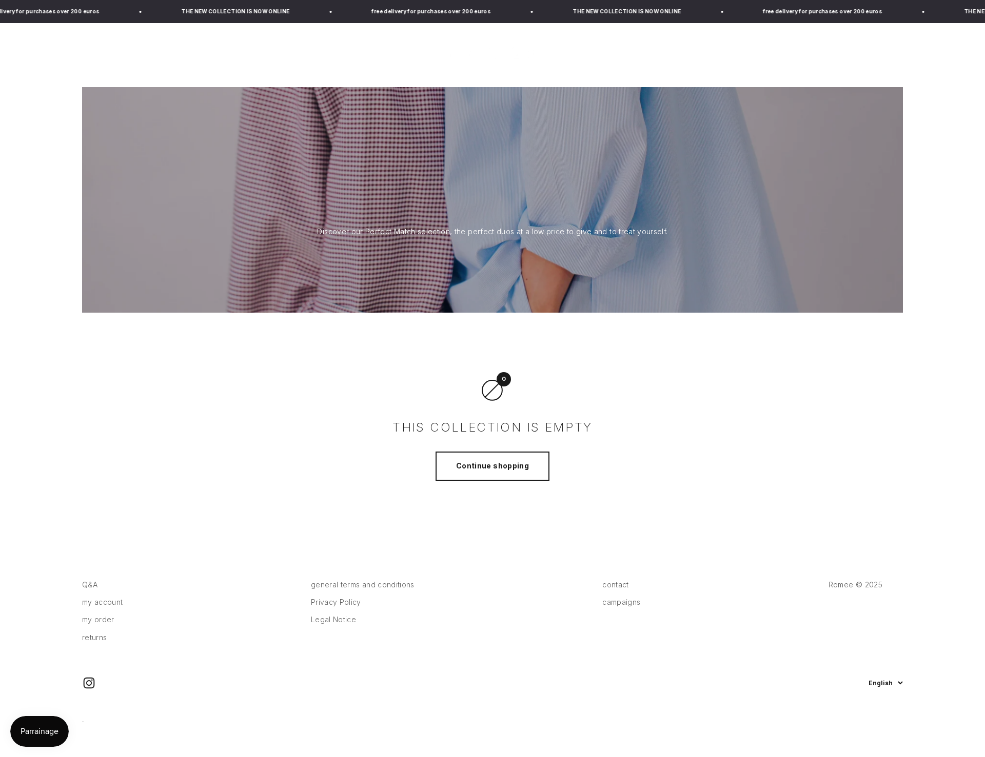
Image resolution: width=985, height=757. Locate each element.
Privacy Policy (336, 602)
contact (615, 584)
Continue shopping (492, 465)
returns (94, 637)
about (766, 54)
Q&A (89, 584)
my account (102, 602)
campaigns (712, 54)
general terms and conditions (363, 584)
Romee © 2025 (855, 584)
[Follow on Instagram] (89, 683)
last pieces (188, 54)
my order (98, 619)
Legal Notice (333, 619)
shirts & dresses (114, 54)
